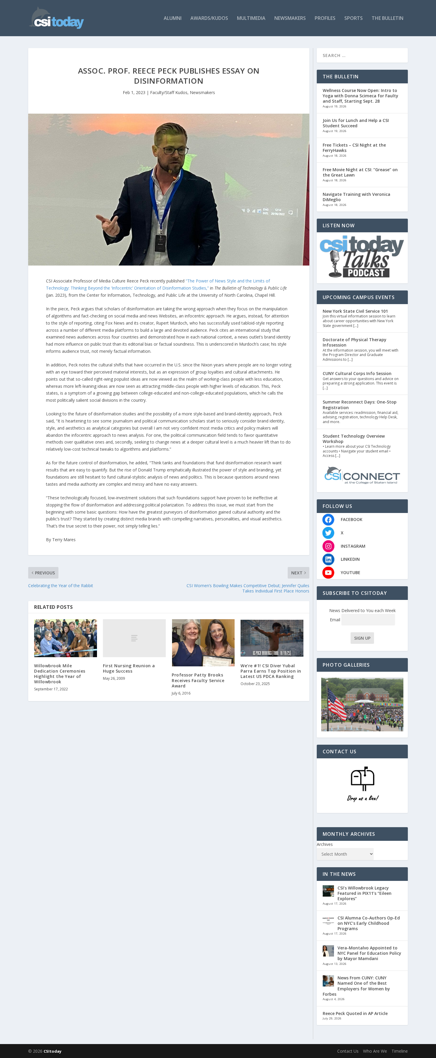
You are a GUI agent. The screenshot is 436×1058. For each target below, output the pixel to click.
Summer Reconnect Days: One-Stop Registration (360, 404)
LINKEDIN (350, 559)
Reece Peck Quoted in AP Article (355, 1013)
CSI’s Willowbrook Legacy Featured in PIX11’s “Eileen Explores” (365, 893)
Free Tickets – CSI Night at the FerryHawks (354, 147)
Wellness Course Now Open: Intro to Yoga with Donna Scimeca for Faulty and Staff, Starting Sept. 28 (360, 96)
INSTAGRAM (353, 546)
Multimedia (251, 18)
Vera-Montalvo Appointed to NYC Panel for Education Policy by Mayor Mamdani (369, 953)
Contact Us (348, 1051)
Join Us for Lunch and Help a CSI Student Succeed (356, 122)
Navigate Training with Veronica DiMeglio (356, 196)
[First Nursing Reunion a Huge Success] (134, 638)
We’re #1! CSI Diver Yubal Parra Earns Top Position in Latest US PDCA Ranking (271, 671)
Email (335, 619)
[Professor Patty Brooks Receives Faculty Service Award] (203, 642)
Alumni (173, 18)
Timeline (400, 1051)
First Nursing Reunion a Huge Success (129, 668)
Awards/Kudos (209, 18)
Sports (353, 18)
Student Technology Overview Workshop (354, 438)
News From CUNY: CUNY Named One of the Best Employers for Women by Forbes (356, 986)
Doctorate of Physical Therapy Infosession (354, 342)
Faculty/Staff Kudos (168, 92)
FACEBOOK (351, 519)
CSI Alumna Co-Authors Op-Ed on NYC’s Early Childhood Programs (369, 923)
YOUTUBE (350, 572)
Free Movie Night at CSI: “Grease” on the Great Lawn (360, 172)
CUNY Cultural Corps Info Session (357, 373)
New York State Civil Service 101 (355, 311)
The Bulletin (387, 18)
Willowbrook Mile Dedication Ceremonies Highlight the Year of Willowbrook (59, 674)
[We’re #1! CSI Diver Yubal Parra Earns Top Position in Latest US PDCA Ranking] (272, 638)
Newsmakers (290, 18)
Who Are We (375, 1051)
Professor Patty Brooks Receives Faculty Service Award (198, 680)
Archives (325, 844)
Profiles (325, 18)
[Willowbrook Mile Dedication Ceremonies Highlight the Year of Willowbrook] (65, 638)
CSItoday (52, 1051)
